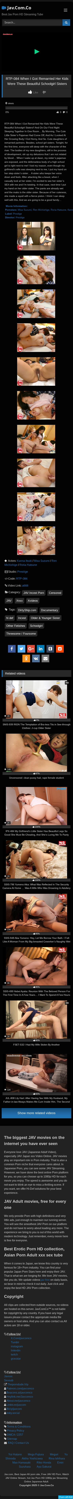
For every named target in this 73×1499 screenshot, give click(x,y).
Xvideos (33, 600)
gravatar (16, 1358)
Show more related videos (36, 1113)
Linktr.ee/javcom (16, 1404)
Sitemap (12, 1438)
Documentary (49, 610)
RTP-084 (21, 578)
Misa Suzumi (42, 560)
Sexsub (8, 1380)
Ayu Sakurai (44, 1466)
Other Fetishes (15, 625)
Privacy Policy (15, 1430)
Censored (55, 593)
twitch (14, 1354)
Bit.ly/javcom (14, 1408)
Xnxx (19, 600)
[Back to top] (67, 1473)
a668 (25, 585)
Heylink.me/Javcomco (19, 1396)
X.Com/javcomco (21, 1338)
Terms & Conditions (19, 1426)
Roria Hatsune (28, 564)
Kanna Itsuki (24, 560)
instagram (17, 1346)
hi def (9, 618)
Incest (22, 618)
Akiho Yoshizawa (32, 1458)
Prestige (22, 571)
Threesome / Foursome (21, 633)
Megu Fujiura (36, 1454)
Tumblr (15, 1342)
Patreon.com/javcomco (20, 1388)
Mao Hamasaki (21, 1462)
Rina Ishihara (57, 1458)
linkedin (15, 1350)
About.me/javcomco (18, 1400)
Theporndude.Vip (17, 1384)
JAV (8, 600)
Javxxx (8, 1376)
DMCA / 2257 (15, 1434)
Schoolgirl (36, 625)
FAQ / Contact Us (18, 1442)
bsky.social (13, 1413)
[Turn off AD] (65, 1497)
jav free (45, 1279)
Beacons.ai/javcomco (19, 1392)
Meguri (54, 1454)
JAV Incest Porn (33, 593)
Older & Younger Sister (45, 618)
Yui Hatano (15, 1454)
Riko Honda (44, 1462)
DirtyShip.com (27, 610)
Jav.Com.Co (18, 8)
